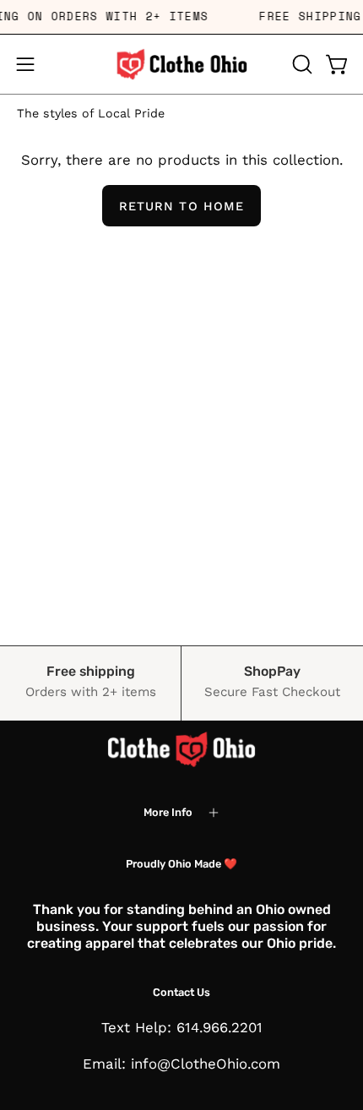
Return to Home (181, 206)
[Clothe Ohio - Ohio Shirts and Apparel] (181, 64)
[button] (300, 64)
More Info (168, 812)
